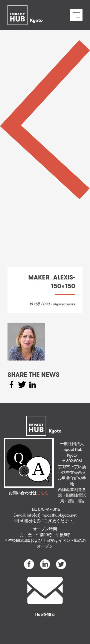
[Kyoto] (26, 8)
